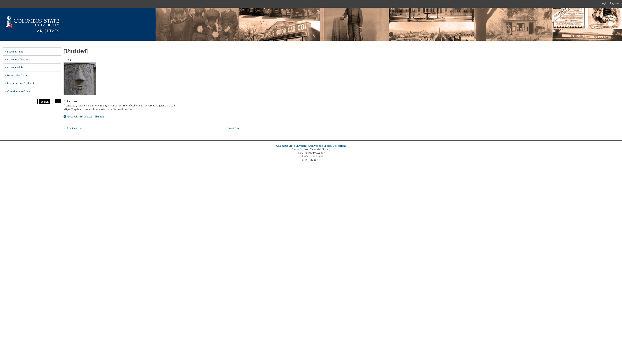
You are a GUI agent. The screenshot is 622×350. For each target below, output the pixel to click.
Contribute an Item (18, 91)
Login (604, 3)
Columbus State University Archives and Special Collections (311, 145)
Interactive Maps (17, 75)
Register (615, 3)
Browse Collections (18, 59)
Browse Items (15, 51)
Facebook (72, 116)
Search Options (58, 101)
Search (45, 101)
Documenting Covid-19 (20, 83)
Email (101, 116)
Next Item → (236, 128)
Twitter (87, 116)
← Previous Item (73, 128)
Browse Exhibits (16, 67)
